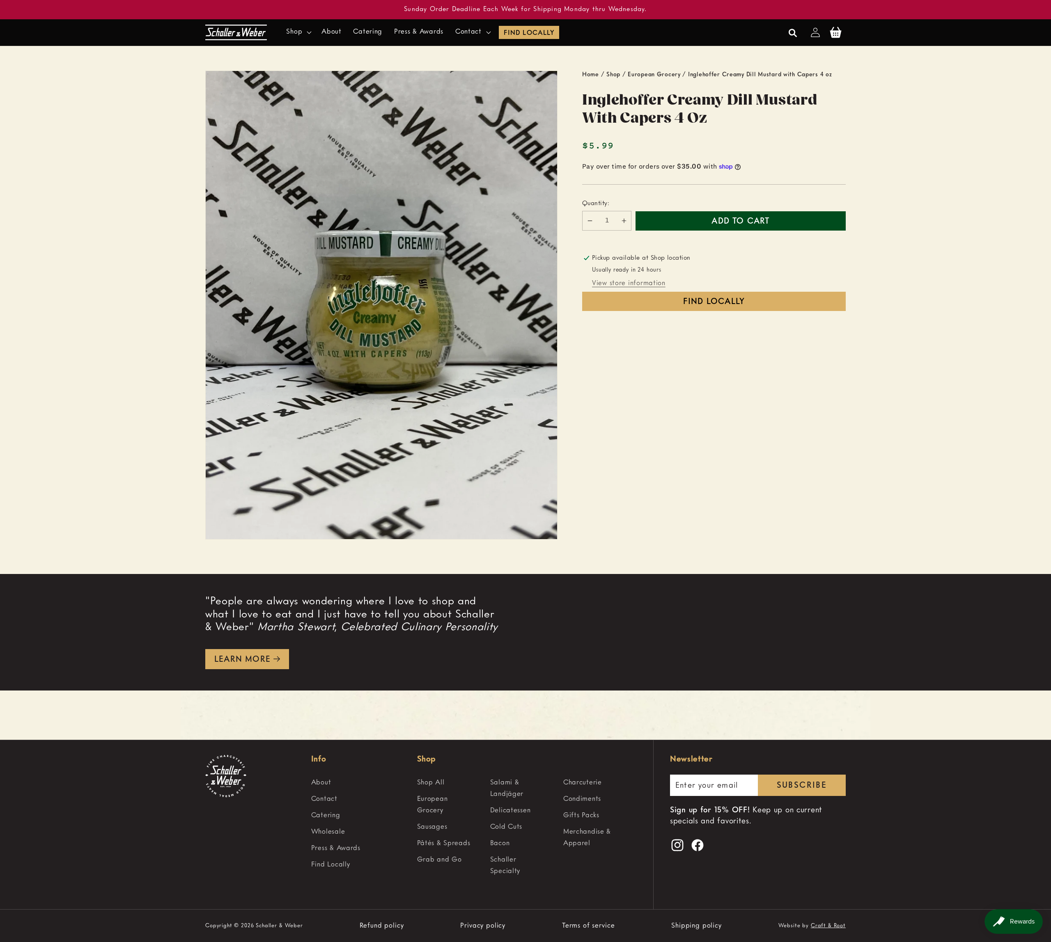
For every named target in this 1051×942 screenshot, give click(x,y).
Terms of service (588, 925)
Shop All (431, 782)
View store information (628, 283)
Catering (325, 815)
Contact (324, 799)
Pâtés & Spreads (443, 843)
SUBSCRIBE (802, 786)
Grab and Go (439, 859)
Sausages (432, 826)
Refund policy (382, 925)
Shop (613, 75)
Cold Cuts (506, 826)
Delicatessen (510, 810)
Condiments (582, 799)
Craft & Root (828, 925)
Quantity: (595, 203)
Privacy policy (482, 925)
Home (590, 75)
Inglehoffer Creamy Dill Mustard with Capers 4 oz (760, 75)
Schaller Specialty (505, 865)
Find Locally (529, 33)
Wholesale (328, 831)
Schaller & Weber (279, 925)
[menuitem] (360, 783)
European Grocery (654, 75)
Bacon (500, 843)
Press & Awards (335, 848)
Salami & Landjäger (506, 788)
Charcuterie (582, 782)
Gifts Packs (581, 815)
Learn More (242, 660)
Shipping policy (696, 925)
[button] (298, 32)
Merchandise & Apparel (587, 837)
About (321, 782)
